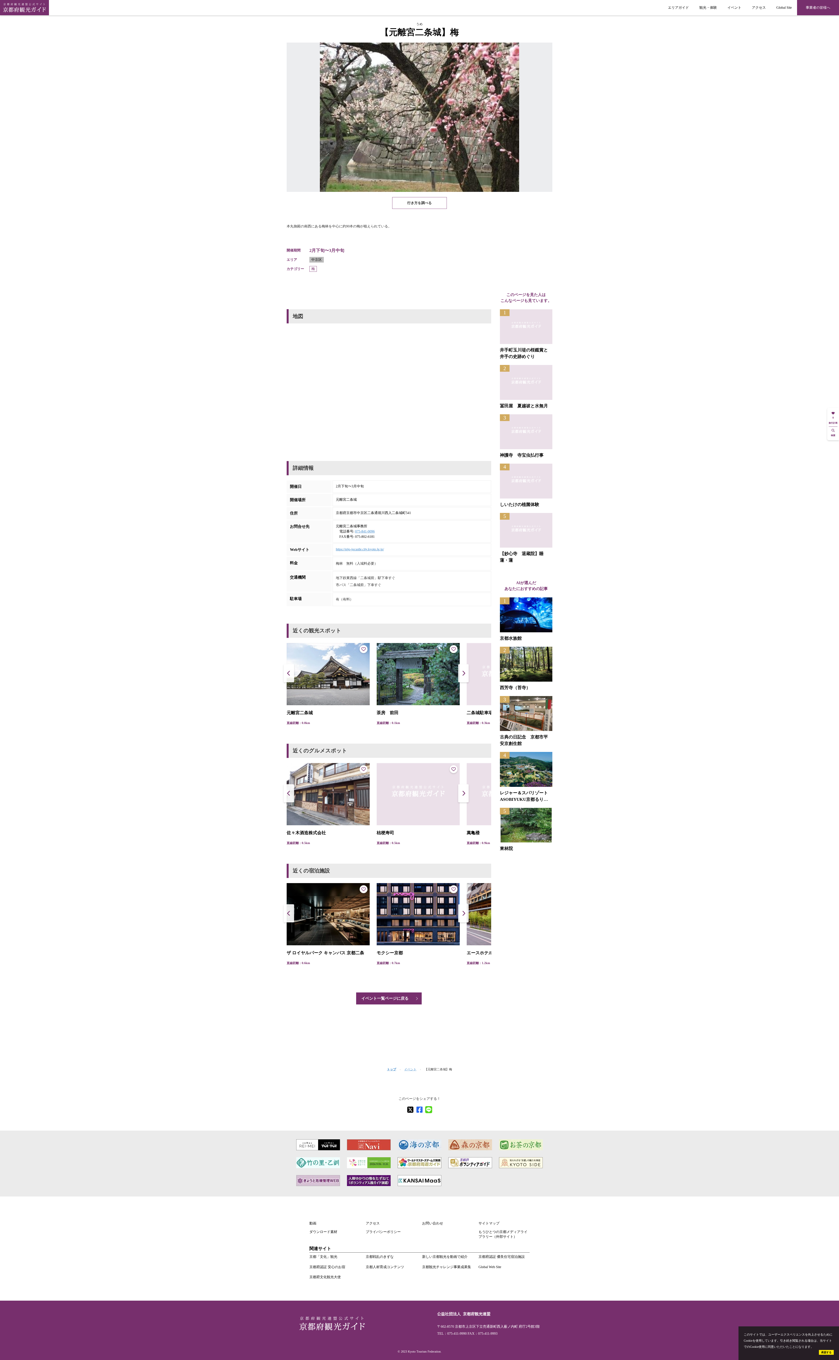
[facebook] (419, 1109)
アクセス (759, 7)
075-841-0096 (365, 531)
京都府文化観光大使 (325, 1277)
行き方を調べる (419, 203)
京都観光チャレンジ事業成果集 (446, 1267)
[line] (428, 1109)
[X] (410, 1109)
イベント (734, 7)
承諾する (826, 1352)
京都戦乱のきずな (380, 1257)
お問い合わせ (432, 1223)
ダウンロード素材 (323, 1232)
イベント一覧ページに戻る (385, 998)
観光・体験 (708, 7)
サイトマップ (488, 1223)
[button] (463, 673)
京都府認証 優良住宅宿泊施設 (501, 1257)
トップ (391, 1069)
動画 (312, 1223)
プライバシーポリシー (383, 1232)
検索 (833, 435)
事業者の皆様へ (818, 7)
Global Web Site (489, 1267)
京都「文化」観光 (323, 1257)
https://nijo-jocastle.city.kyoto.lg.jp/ (360, 549)
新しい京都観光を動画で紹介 (445, 1257)
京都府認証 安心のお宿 (327, 1267)
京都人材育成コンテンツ (385, 1267)
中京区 (316, 259)
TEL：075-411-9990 (452, 1333)
